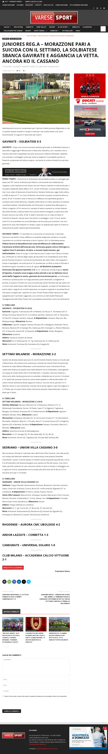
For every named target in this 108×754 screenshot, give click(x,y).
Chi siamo (20, 5)
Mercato (76, 27)
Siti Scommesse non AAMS (79, 5)
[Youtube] (104, 8)
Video (78, 31)
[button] (103, 29)
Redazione (29, 5)
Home (4, 36)
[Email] (24, 582)
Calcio (6, 27)
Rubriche (53, 31)
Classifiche (87, 27)
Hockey (52, 27)
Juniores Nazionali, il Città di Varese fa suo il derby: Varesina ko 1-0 (15, 596)
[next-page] (7, 646)
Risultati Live (48, 5)
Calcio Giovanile (20, 36)
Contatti (38, 5)
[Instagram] (97, 8)
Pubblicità (42, 744)
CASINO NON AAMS (8, 5)
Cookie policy (33, 744)
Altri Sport (63, 27)
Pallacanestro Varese (13, 31)
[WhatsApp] (9, 582)
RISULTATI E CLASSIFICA (13, 567)
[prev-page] (3, 646)
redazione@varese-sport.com (46, 749)
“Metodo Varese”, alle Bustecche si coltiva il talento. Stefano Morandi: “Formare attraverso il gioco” (11, 637)
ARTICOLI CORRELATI (11, 612)
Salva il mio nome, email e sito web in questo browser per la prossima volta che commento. (36, 696)
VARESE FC (29, 27)
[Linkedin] (19, 582)
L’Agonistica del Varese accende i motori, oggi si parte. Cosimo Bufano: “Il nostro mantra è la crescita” (35, 637)
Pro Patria (18, 27)
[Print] (4, 582)
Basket (28, 31)
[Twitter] (100, 8)
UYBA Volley (41, 27)
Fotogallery (67, 31)
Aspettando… (40, 31)
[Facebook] (93, 8)
